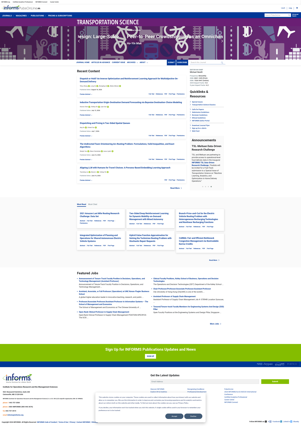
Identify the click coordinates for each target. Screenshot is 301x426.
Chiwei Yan (91, 127)
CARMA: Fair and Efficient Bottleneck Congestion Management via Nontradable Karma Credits (199, 252)
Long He (93, 86)
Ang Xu (82, 127)
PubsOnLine (228, 401)
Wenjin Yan (83, 151)
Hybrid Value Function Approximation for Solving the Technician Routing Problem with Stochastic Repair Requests (150, 249)
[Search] (289, 15)
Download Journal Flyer (201, 125)
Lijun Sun (104, 107)
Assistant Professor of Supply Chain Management (174, 308)
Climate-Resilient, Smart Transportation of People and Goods (207, 163)
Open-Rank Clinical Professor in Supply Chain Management (104, 323)
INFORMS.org (5, 2)
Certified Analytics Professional (23, 2)
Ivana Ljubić (107, 151)
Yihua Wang (84, 86)
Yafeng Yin (94, 107)
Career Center (54, 2)
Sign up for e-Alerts (199, 128)
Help (290, 8)
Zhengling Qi (103, 86)
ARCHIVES (131, 62)
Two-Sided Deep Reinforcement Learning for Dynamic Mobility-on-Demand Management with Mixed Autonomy (148, 228)
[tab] (202, 199)
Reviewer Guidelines (199, 115)
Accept (174, 416)
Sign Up (150, 368)
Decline (193, 416)
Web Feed (195, 131)
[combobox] (276, 15)
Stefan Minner (114, 86)
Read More (175, 188)
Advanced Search (295, 15)
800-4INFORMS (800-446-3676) (21, 418)
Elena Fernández (95, 151)
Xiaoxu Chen (84, 107)
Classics (204, 105)
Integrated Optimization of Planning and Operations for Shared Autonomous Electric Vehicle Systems (100, 249)
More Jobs (214, 335)
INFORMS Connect (41, 2)
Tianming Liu (84, 172)
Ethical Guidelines (199, 118)
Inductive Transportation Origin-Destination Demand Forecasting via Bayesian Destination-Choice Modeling (131, 102)
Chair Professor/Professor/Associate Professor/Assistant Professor (182, 300)
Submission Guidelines (200, 112)
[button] (8, 15)
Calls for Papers (198, 109)
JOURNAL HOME (82, 62)
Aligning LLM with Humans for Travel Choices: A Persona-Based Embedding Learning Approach (125, 167)
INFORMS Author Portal (201, 121)
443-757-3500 (14, 414)
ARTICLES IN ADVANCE (100, 62)
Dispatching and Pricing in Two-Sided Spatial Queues (105, 123)
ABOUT (142, 62)
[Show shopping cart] (297, 8)
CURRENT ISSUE (118, 62)
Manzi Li (94, 172)
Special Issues (197, 102)
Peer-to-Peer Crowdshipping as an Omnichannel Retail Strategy (148, 36)
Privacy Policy (183, 403)
